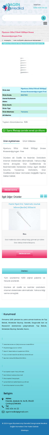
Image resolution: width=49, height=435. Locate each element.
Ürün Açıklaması (11, 141)
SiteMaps (25, 430)
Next (45, 196)
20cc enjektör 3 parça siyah (11, 378)
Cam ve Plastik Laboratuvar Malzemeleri (27, 40)
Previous (41, 196)
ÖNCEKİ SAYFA (10, 190)
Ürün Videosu (29, 141)
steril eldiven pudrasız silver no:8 (13, 375)
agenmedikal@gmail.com (17, 412)
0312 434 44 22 (40, 7)
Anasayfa (7, 40)
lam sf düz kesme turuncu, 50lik (13, 385)
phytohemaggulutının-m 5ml (13, 348)
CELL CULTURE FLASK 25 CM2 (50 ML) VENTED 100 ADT (18, 354)
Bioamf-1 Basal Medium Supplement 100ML (16, 351)
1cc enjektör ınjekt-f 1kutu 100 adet (14, 371)
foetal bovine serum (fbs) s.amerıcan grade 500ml (19, 344)
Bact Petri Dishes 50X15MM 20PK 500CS (15, 358)
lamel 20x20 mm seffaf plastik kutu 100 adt (16, 382)
